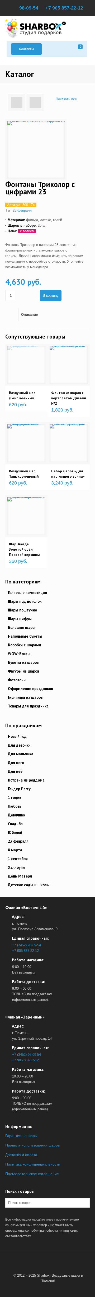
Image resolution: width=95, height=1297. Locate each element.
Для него (16, 762)
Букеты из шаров (23, 662)
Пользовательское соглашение (32, 1174)
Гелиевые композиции (27, 592)
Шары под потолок (24, 601)
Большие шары (21, 627)
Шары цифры (20, 618)
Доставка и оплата (21, 1155)
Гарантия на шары (21, 1136)
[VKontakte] (46, 1263)
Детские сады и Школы (29, 884)
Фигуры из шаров (23, 671)
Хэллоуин (16, 867)
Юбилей (15, 832)
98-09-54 (28, 8)
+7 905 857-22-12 (64, 8)
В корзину (51, 296)
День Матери (20, 876)
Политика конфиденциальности (32, 1164)
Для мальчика (20, 753)
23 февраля (22, 210)
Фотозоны (17, 679)
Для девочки (19, 745)
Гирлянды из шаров (25, 697)
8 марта (15, 849)
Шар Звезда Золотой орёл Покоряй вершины (24, 549)
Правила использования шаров (32, 1145)
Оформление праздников (30, 688)
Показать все (66, 99)
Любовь (14, 806)
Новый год (17, 736)
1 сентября (18, 858)
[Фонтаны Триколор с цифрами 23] (36, 150)
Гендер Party (19, 788)
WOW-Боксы (19, 653)
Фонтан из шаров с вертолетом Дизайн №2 (68, 398)
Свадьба (15, 823)
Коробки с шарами (24, 644)
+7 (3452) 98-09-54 (26, 945)
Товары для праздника (28, 706)
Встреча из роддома (26, 780)
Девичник (16, 815)
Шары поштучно (22, 610)
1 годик (14, 797)
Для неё (15, 771)
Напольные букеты (25, 636)
